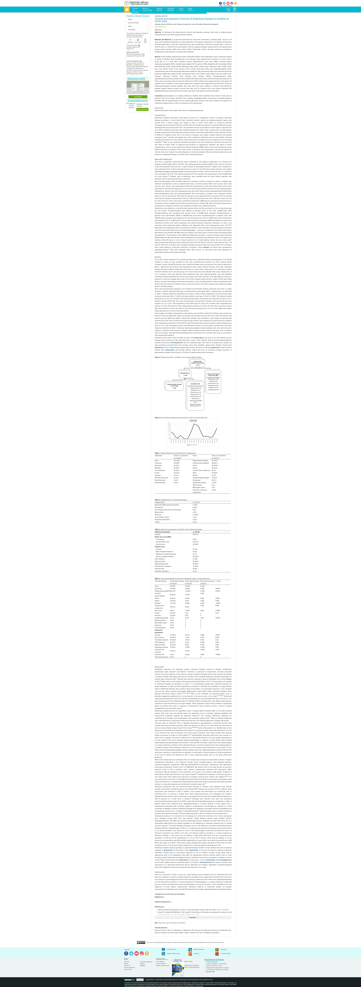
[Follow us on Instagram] (231, 3)
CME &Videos (190, 9)
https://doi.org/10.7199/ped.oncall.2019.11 (172, 923)
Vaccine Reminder (161, 963)
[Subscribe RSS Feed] (235, 3)
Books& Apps (181, 9)
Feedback (142, 965)
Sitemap (142, 963)
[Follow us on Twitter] (224, 3)
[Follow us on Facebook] (220, 3)
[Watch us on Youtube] (228, 3)
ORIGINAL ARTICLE (161, 16)
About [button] (130, 26)
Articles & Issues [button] (133, 23)
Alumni (126, 963)
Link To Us (127, 965)
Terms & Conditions (129, 967)
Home (130, 19)
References (159, 907)
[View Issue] (139, 45)
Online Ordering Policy (146, 961)
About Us (126, 961)
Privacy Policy (128, 969)
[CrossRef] (224, 910)
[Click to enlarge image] (193, 385)
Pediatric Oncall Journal (162, 965)
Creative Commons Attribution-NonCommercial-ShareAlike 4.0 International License (195, 942)
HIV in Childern (160, 961)
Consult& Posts (160, 9)
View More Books (210, 971)
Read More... (193, 917)
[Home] (127, 9)
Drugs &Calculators (147, 9)
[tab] (138, 19)
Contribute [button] (131, 29)
